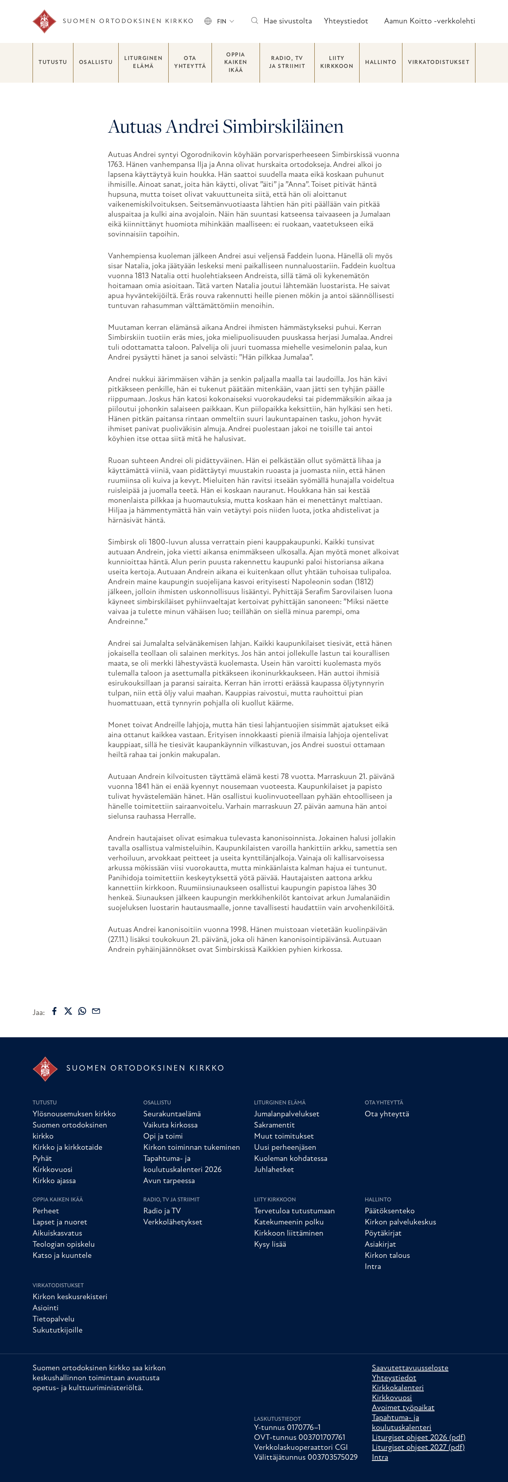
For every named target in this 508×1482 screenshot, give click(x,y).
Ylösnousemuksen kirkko (74, 1114)
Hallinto (380, 63)
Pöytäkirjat (383, 1234)
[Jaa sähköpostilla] (96, 1011)
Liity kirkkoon (337, 63)
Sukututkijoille (58, 1331)
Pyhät (42, 1159)
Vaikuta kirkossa (170, 1125)
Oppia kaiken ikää (236, 63)
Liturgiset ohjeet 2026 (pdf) (419, 1438)
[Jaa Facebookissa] (54, 1011)
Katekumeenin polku (289, 1222)
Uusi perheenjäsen (285, 1148)
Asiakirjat (380, 1245)
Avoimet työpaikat (403, 1408)
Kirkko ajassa (54, 1181)
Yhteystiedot (346, 21)
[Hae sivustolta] (254, 21)
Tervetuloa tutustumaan (294, 1211)
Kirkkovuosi (53, 1170)
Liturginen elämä (143, 63)
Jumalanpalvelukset (286, 1114)
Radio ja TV (162, 1211)
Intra (373, 1267)
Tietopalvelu (54, 1319)
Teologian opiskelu (64, 1245)
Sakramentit (274, 1125)
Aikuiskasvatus (57, 1234)
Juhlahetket (274, 1170)
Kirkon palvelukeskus (400, 1222)
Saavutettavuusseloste (410, 1368)
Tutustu (52, 63)
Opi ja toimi (163, 1137)
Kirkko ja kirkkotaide (67, 1148)
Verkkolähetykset (172, 1222)
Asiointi (46, 1308)
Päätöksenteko (390, 1211)
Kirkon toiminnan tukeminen (191, 1148)
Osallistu (96, 63)
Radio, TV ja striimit (287, 63)
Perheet (46, 1211)
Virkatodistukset (439, 63)
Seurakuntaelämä (172, 1114)
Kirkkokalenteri (398, 1388)
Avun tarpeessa (169, 1181)
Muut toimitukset (284, 1137)
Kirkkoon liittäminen (288, 1234)
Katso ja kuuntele (62, 1256)
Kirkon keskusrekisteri (70, 1297)
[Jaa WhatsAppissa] (82, 1011)
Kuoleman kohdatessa (290, 1159)
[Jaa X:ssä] (68, 1011)
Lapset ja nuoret (60, 1222)
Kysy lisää (270, 1245)
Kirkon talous (387, 1256)
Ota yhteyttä (190, 63)
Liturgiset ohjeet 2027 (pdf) (418, 1448)
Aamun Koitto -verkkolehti (429, 21)
